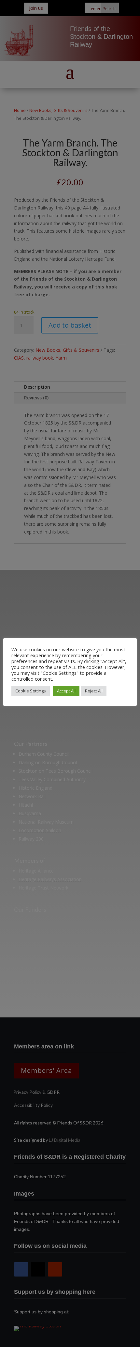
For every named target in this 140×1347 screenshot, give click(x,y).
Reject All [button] (94, 691)
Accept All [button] (66, 691)
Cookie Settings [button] (30, 691)
